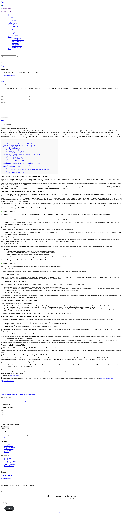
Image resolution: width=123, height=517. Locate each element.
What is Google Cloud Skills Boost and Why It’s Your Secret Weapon (20, 144)
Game (13, 31)
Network (14, 32)
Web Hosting (7, 458)
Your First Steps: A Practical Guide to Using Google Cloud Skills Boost (21, 154)
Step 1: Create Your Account (12, 156)
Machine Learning (9, 449)
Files (13, 29)
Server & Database (17, 46)
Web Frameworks (8, 446)
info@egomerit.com (9, 75)
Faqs (9, 49)
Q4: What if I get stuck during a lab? (14, 172)
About (13, 19)
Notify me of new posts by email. (11, 424)
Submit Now (4, 117)
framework (11, 25)
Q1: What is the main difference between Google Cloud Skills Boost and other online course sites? (30, 168)
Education (6, 452)
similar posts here (14, 375)
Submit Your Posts (13, 23)
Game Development (9, 464)
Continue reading (61, 512)
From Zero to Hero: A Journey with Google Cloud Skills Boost (18, 145)
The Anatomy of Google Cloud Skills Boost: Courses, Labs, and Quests (21, 147)
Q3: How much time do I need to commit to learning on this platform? (23, 171)
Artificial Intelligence (17, 26)
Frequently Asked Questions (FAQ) (11, 166)
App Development (16, 38)
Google (3, 120)
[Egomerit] (8, 2)
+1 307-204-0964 (6, 475)
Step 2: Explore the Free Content (13, 157)
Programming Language (18, 44)
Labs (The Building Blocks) (12, 148)
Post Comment (5, 427)
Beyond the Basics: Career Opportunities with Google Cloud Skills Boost (21, 163)
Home (9, 14)
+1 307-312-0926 (8, 74)
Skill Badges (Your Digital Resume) (14, 151)
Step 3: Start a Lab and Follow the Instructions (17, 159)
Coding (10, 37)
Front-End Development (18, 41)
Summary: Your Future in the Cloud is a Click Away (16, 165)
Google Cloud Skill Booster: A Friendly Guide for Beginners (15, 401)
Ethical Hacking (8, 450)
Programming (15, 43)
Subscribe (9, 508)
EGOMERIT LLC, (10, 488)
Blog (9, 15)
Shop (9, 22)
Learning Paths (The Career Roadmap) (15, 153)
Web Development (16, 47)
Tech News (15, 35)
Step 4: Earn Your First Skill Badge (14, 160)
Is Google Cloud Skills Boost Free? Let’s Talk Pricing (16, 162)
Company (10, 17)
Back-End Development (18, 40)
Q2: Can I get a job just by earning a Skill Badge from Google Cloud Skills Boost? (26, 169)
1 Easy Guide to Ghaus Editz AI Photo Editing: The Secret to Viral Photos (18, 394)
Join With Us (4, 438)
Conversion (15, 28)
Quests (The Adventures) (11, 150)
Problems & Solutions (17, 34)
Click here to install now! (106, 378)
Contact (14, 20)
